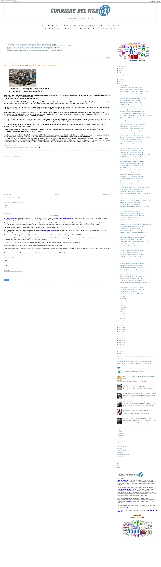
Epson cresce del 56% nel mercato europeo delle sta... (132, 176)
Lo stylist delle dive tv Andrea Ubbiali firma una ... (131, 265)
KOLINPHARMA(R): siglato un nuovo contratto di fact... (133, 104)
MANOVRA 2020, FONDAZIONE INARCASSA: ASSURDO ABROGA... (136, 193)
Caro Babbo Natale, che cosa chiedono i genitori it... (131, 152)
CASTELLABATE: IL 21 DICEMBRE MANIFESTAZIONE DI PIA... (135, 196)
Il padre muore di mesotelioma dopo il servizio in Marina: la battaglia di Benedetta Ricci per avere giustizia (31, 50)
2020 (120, 81)
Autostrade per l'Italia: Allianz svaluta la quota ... (131, 217)
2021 (120, 79)
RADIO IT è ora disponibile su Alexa (128, 274)
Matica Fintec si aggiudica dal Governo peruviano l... (132, 163)
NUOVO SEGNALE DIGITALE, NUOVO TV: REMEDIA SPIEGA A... (135, 272)
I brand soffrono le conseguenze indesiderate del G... (131, 278)
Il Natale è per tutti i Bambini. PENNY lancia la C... (131, 285)
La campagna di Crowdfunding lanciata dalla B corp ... (132, 226)
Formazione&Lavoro (122, 446)
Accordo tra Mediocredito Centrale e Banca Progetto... (132, 161)
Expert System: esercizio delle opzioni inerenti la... (131, 107)
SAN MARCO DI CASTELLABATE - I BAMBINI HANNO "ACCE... (135, 241)
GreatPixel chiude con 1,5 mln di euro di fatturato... (131, 191)
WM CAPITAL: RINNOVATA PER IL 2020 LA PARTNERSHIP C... (135, 137)
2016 (120, 325)
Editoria (119, 442)
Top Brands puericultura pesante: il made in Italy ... (131, 211)
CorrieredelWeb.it (121, 433)
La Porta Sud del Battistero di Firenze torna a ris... (131, 243)
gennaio (122, 318)
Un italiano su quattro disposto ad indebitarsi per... (131, 183)
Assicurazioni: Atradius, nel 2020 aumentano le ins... (132, 204)
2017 (120, 323)
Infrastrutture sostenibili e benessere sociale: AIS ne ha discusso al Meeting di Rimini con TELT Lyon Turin (31, 48)
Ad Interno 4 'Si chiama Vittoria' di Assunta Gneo (131, 239)
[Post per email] (39, 147)
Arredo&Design (120, 435)
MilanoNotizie (120, 456)
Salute (118, 465)
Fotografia (119, 448)
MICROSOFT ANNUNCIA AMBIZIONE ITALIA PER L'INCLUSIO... (135, 224)
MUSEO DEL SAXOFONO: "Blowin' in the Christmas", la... (133, 235)
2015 (120, 327)
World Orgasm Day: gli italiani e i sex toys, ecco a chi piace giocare (137, 410)
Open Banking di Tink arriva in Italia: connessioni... (131, 246)
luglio (121, 305)
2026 (120, 68)
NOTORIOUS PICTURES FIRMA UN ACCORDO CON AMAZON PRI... (136, 159)
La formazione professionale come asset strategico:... (131, 293)
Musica (118, 460)
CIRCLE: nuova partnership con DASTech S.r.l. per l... (132, 109)
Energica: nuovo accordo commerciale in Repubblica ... (132, 254)
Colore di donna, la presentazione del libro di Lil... (131, 248)
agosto (122, 303)
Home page (57, 194)
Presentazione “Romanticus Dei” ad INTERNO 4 (131, 222)
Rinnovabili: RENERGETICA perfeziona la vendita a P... (132, 122)
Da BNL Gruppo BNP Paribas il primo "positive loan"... (132, 117)
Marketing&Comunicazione (123, 454)
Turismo (119, 467)
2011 (120, 336)
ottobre (122, 298)
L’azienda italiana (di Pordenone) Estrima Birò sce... (131, 291)
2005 (120, 349)
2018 (120, 321)
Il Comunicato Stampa (122, 450)
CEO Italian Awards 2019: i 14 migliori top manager (131, 165)
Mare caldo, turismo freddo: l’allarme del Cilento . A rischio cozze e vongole (139, 393)
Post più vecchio (107, 194)
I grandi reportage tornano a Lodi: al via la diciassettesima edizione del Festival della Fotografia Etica (30, 47)
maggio (122, 309)
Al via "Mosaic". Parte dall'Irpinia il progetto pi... (131, 174)
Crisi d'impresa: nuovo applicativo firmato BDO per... (132, 172)
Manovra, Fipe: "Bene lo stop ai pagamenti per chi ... (132, 237)
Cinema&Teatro (120, 439)
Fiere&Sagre (120, 444)
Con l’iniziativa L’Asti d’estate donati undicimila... (131, 252)
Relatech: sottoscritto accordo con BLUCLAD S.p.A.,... (132, 124)
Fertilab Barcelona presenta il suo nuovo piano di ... (131, 261)
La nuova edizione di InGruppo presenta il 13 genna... (132, 128)
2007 (120, 344)
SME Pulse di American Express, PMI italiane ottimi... (132, 198)
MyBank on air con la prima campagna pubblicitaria (132, 263)
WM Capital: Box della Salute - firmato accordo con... (132, 111)
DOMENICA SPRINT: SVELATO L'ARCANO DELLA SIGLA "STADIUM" (138, 385)
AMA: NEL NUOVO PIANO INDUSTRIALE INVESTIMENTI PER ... (135, 154)
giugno (122, 307)
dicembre (122, 85)
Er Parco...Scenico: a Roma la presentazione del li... (131, 220)
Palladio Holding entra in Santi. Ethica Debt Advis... (131, 256)
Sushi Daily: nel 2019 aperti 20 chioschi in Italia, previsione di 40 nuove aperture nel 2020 (31, 65)
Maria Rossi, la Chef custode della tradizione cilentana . (134, 401)
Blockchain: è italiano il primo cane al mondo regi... (131, 250)
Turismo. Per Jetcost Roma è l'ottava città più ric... (131, 102)
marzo (121, 313)
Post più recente (7, 194)
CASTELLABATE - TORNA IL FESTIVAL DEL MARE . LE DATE (136, 418)
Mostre (118, 458)
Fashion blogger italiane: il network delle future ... (131, 276)
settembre (122, 300)
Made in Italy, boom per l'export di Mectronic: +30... (132, 269)
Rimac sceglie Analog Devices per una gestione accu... (132, 289)
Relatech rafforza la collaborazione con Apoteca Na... (132, 209)
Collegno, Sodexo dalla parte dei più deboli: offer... (131, 185)
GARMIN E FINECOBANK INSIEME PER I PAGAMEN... (133, 202)
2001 (120, 353)
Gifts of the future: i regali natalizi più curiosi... (130, 100)
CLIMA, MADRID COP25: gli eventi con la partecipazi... (133, 230)
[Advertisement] (80, 35)
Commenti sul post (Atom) (15, 197)
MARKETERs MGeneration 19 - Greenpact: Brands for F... (133, 157)
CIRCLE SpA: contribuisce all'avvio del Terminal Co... (132, 189)
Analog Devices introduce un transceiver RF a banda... (132, 215)
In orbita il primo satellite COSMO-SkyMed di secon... (132, 150)
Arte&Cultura (120, 437)
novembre (122, 296)
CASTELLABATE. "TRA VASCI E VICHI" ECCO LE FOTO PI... (134, 91)
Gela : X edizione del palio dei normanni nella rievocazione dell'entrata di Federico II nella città (29, 44)
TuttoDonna (120, 463)
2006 (120, 347)
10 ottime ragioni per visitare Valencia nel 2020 (130, 120)
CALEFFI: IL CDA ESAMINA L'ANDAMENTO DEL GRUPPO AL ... (135, 200)
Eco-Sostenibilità (121, 441)
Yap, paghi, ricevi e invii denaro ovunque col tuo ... (131, 87)
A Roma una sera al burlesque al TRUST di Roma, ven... (132, 280)
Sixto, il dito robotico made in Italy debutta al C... (131, 94)
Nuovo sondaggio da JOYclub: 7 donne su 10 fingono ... (132, 170)
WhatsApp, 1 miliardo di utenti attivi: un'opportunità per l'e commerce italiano (134, 361)
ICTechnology (120, 452)
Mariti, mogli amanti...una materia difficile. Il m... (131, 126)
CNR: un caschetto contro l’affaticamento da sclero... (132, 144)
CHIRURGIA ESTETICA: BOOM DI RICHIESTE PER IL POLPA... (135, 233)
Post (7, 205)
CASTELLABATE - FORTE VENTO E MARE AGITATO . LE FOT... (135, 113)
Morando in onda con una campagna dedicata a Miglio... (132, 98)
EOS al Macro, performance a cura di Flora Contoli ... (132, 267)
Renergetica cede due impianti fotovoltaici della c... (131, 139)
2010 (120, 338)
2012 (120, 334)
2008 (120, 342)
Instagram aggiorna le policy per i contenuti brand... (131, 130)
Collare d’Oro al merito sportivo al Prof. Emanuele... (131, 178)
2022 (120, 77)
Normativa (119, 462)
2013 (120, 331)
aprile (121, 311)
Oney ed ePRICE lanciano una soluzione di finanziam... (132, 167)
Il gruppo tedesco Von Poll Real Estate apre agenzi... (131, 287)
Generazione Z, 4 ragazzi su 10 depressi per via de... (131, 148)
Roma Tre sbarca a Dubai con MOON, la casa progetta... (132, 96)
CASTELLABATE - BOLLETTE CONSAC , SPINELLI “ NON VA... (135, 187)
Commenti (8, 208)
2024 (120, 72)
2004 (120, 351)
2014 (120, 329)
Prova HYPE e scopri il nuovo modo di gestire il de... (132, 89)
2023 (120, 75)
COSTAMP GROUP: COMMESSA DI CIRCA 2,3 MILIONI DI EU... (135, 206)
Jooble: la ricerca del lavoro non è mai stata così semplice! (135, 368)
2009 (120, 340)
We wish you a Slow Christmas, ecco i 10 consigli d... (132, 259)
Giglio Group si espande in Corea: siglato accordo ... (131, 141)
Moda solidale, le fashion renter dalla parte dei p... (131, 180)
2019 (120, 83)
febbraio (122, 316)
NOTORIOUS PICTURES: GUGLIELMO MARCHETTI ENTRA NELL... (136, 115)
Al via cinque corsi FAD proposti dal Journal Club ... (131, 228)
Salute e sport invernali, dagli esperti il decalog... (131, 133)
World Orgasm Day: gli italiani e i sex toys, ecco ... (131, 146)
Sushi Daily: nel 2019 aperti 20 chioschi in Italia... (131, 135)
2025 (120, 70)
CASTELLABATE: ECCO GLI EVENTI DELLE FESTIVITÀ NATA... (135, 283)
